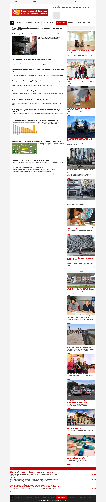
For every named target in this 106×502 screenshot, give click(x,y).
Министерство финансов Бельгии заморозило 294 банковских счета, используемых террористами (34, 169)
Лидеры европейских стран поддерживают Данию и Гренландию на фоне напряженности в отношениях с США (80, 171)
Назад (26, 174)
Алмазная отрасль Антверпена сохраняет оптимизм (80, 200)
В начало (20, 174)
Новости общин (48, 23)
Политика (71, 23)
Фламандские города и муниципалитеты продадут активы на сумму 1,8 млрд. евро (79, 427)
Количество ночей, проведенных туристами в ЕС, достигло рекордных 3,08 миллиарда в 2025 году (79, 346)
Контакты (35, 1)
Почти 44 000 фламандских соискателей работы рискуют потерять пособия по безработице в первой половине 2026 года (81, 140)
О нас (25, 1)
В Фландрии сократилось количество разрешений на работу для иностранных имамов (31, 472)
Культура (81, 23)
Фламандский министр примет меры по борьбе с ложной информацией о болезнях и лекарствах (79, 316)
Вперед (49, 174)
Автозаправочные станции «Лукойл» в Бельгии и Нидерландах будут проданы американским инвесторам (81, 289)
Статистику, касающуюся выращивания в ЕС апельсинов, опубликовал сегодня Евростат (36, 110)
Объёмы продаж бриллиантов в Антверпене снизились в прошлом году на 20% (35, 34)
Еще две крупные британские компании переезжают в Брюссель (31, 59)
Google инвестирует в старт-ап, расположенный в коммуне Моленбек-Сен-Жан (30, 167)
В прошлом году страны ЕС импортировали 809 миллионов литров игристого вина (36, 141)
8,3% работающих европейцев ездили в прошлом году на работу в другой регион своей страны (38, 70)
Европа (37, 23)
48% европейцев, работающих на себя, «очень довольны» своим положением (35, 120)
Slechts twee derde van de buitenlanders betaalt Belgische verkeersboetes (71, 7)
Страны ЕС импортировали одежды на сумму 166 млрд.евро (30, 100)
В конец (56, 174)
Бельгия (18, 23)
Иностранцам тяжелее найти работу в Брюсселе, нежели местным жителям (35, 91)
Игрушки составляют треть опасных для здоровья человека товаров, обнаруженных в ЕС (32, 171)
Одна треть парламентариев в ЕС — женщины (78, 373)
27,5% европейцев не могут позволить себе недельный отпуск (26, 477)
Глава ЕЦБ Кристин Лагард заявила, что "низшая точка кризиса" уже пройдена (37, 28)
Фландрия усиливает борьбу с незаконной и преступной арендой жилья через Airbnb (31, 481)
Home (12, 23)
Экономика (61, 23)
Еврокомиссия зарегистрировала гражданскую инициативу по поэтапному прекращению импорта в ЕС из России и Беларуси (80, 258)
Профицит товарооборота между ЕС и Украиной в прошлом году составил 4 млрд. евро (38, 81)
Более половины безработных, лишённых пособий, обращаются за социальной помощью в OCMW (34, 486)
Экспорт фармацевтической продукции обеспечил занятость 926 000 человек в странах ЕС (79, 457)
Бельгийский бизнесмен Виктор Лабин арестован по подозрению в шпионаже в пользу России (80, 401)
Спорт (90, 23)
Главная (15, 1)
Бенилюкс (28, 23)
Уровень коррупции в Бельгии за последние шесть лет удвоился (31, 160)
